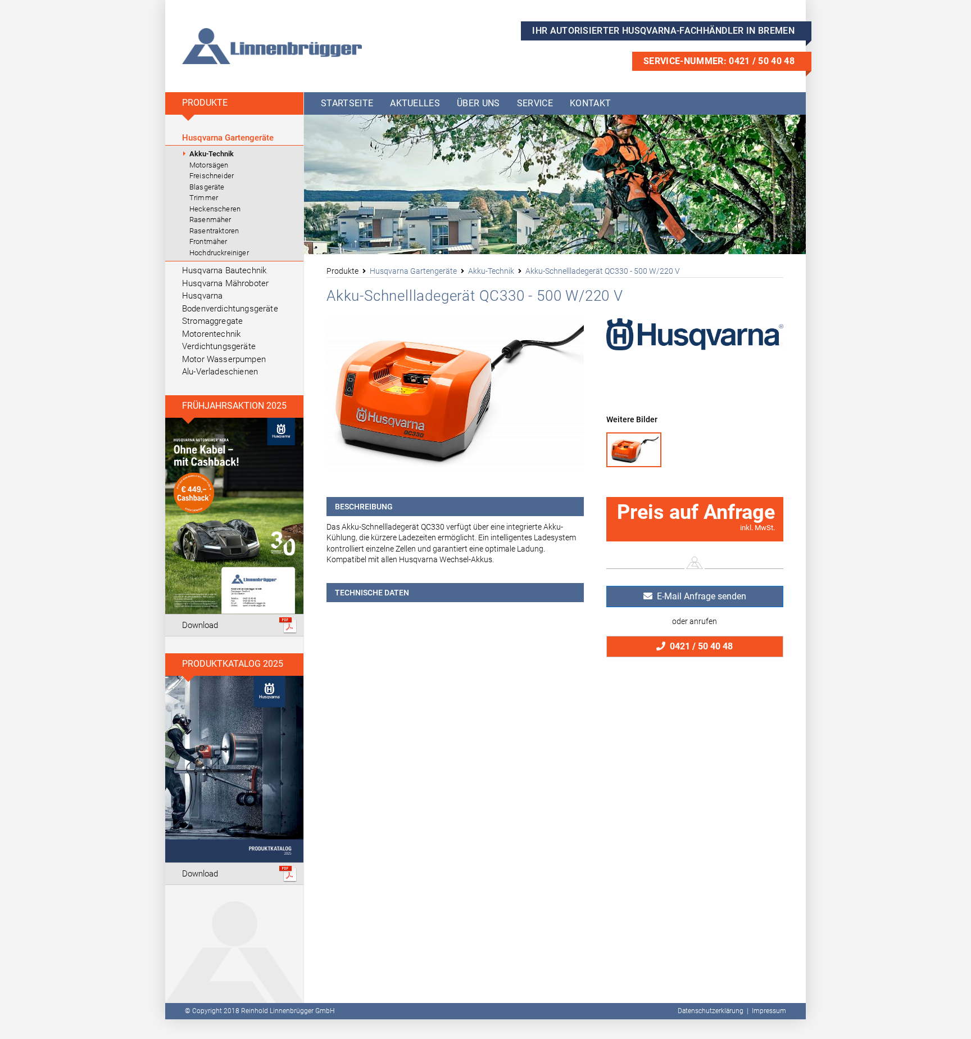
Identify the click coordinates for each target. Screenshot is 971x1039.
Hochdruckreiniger (219, 253)
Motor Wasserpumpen (224, 359)
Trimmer (203, 197)
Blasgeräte (207, 187)
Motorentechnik (211, 334)
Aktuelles (415, 103)
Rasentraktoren (214, 231)
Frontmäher (208, 241)
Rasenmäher (210, 219)
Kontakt (590, 103)
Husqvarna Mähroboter (225, 283)
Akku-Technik (211, 154)
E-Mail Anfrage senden (699, 596)
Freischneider (211, 175)
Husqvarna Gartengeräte (228, 138)
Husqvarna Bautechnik (224, 270)
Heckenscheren (215, 209)
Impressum (769, 1011)
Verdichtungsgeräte (219, 346)
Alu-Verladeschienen (220, 372)
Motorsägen (209, 165)
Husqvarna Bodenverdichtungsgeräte (230, 302)
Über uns (478, 103)
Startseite (347, 103)
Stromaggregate (212, 321)
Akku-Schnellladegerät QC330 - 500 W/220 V (602, 270)
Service (535, 103)
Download (200, 625)
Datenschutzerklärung (710, 1011)
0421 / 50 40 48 (699, 646)
